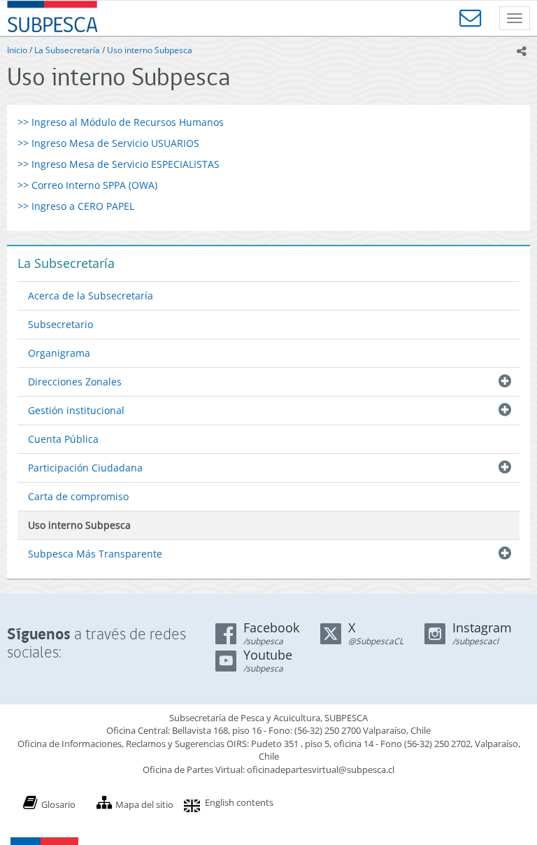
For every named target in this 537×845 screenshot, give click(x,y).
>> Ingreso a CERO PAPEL (75, 206)
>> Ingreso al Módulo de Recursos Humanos (120, 122)
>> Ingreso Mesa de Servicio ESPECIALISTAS (118, 164)
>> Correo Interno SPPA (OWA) (87, 185)
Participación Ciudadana (85, 467)
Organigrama (59, 353)
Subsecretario (60, 324)
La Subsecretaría (67, 50)
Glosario (58, 804)
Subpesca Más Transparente (95, 553)
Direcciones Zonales (75, 381)
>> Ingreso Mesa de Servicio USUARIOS (108, 143)
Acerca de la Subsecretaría (90, 295)
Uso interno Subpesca (149, 50)
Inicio (17, 50)
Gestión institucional (76, 410)
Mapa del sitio (144, 804)
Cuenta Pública (63, 439)
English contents (239, 802)
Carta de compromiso (78, 496)
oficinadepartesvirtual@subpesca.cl (320, 769)
